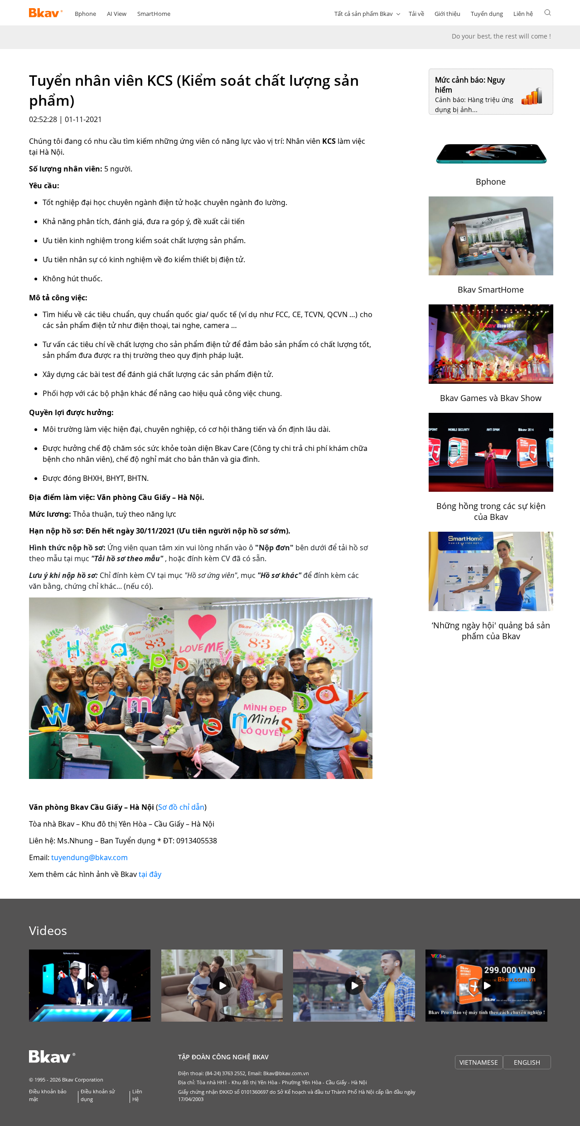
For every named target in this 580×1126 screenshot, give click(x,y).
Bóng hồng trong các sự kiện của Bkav (491, 511)
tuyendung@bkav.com (89, 857)
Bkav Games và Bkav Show (490, 397)
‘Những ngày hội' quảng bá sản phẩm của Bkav (491, 630)
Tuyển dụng (487, 14)
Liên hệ (523, 14)
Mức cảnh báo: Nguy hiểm (470, 85)
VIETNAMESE (478, 1062)
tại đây (150, 874)
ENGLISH (527, 1062)
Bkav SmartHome (491, 289)
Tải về (416, 14)
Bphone (85, 14)
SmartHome (153, 14)
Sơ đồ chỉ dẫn (181, 807)
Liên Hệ (137, 1095)
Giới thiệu (447, 14)
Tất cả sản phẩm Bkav (363, 14)
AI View (116, 14)
